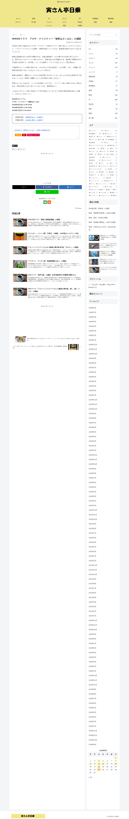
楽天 (24, 135)
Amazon (18, 135)
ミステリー (22, 149)
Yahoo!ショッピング (33, 135)
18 (99, 767)
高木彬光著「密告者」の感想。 (100, 208)
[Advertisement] (47, 167)
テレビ (15, 145)
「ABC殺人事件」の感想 (33, 120)
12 (103, 764)
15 (116, 764)
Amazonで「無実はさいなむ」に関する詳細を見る (32, 130)
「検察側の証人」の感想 (33, 117)
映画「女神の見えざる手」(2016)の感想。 (102, 228)
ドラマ (15, 149)
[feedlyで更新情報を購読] (45, 202)
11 (99, 764)
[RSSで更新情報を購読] (49, 202)
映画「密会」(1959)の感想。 (99, 218)
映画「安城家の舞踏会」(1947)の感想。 (103, 222)
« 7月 (90, 777)
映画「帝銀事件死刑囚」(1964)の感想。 (103, 213)
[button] (116, 35)
